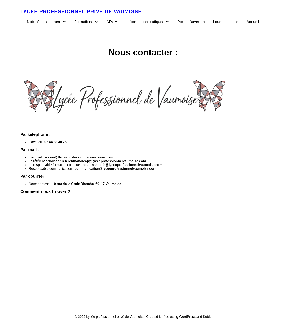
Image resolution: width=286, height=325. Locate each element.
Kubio (207, 317)
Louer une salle (225, 21)
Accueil (253, 21)
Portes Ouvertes (191, 21)
